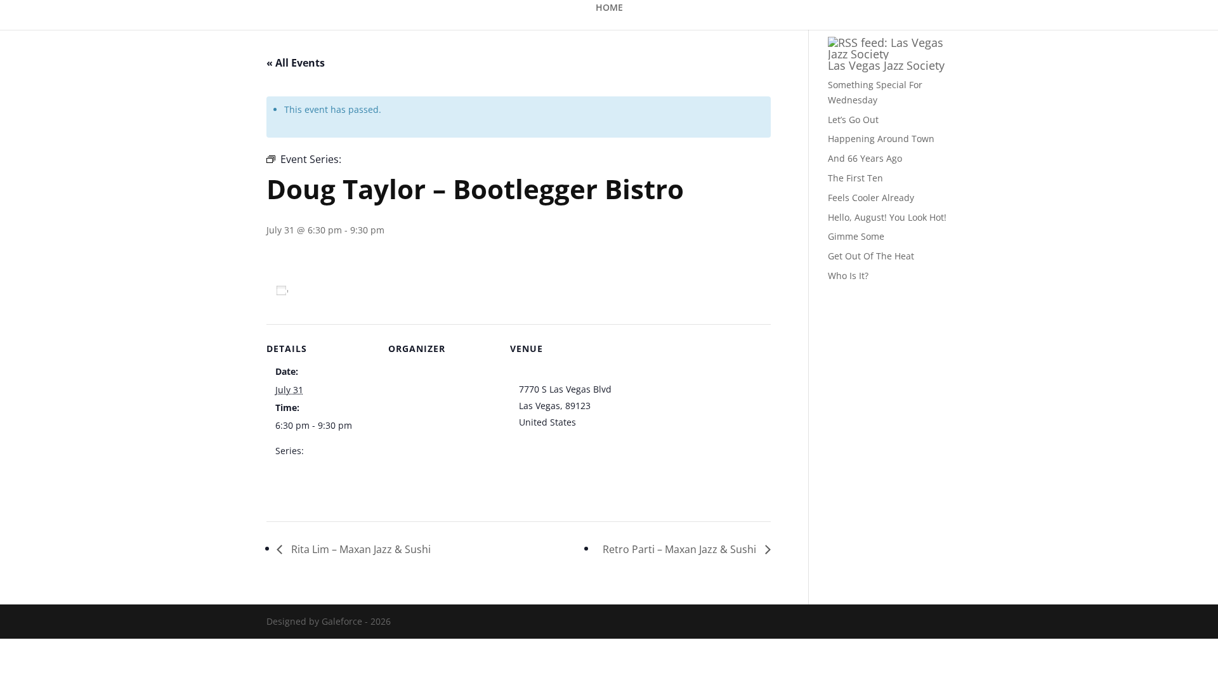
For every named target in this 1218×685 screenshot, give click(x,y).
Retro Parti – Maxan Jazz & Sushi (681, 549)
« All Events (295, 63)
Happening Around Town (881, 139)
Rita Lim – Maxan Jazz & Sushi (360, 549)
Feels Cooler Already (871, 198)
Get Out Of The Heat (871, 256)
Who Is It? (848, 276)
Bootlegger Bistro (555, 373)
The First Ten (855, 178)
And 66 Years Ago (865, 158)
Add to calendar (332, 290)
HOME (609, 8)
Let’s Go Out (853, 120)
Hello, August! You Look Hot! (887, 217)
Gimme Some (856, 236)
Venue (410, 373)
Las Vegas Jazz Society (886, 65)
